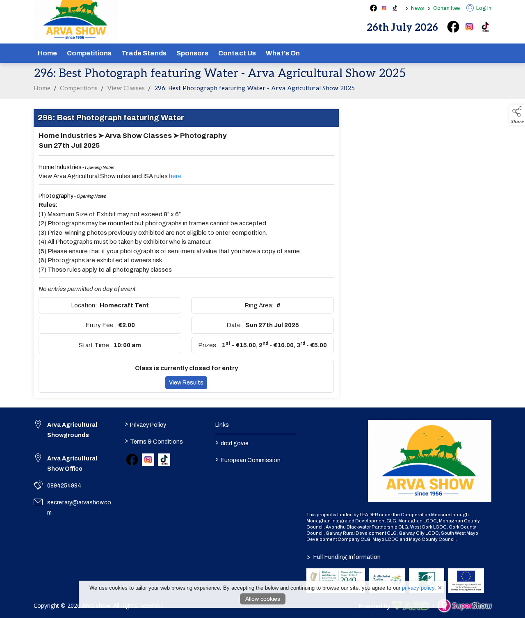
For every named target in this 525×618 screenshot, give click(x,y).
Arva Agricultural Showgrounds (72, 430)
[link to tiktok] (164, 459)
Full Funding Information (344, 557)
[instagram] (469, 27)
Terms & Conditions (154, 441)
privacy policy (418, 588)
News (417, 8)
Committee (446, 8)
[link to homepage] (429, 461)
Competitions (89, 53)
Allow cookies (262, 598)
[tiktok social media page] (394, 8)
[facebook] (453, 27)
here (175, 176)
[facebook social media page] (373, 8)
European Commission (248, 459)
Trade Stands (144, 53)
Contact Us (237, 53)
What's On (283, 53)
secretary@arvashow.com (79, 507)
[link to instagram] (148, 459)
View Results (186, 383)
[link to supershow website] (464, 605)
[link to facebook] (132, 459)
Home (47, 53)
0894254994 (64, 486)
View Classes (126, 88)
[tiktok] (485, 27)
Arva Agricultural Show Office (72, 463)
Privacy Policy (145, 424)
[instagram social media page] (384, 8)
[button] (517, 115)
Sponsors (192, 53)
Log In (483, 8)
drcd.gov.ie (232, 442)
